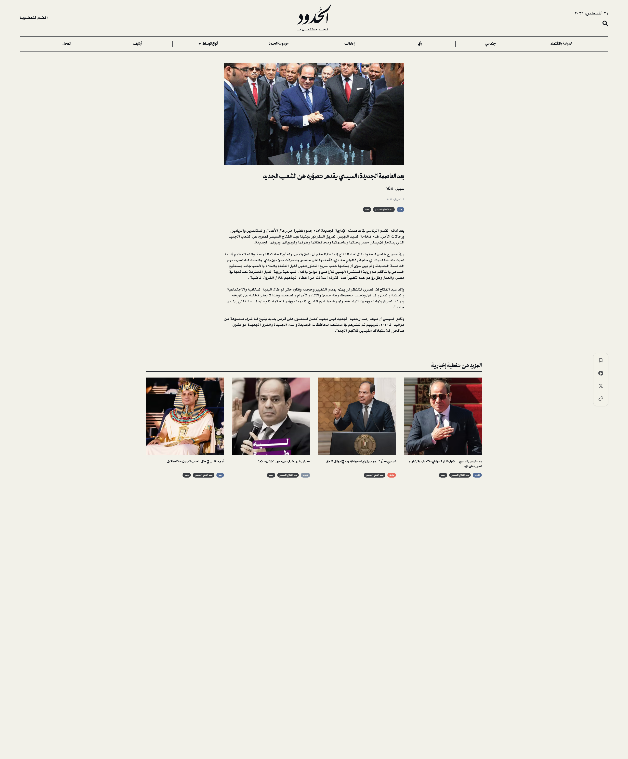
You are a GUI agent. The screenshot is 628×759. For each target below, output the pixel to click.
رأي (420, 44)
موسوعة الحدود (278, 44)
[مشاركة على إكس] (601, 386)
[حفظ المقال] (601, 360)
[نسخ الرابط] (601, 399)
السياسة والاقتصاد (561, 44)
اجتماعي (490, 44)
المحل (67, 44)
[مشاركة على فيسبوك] (601, 373)
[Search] (605, 23)
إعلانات (349, 44)
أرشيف (137, 44)
